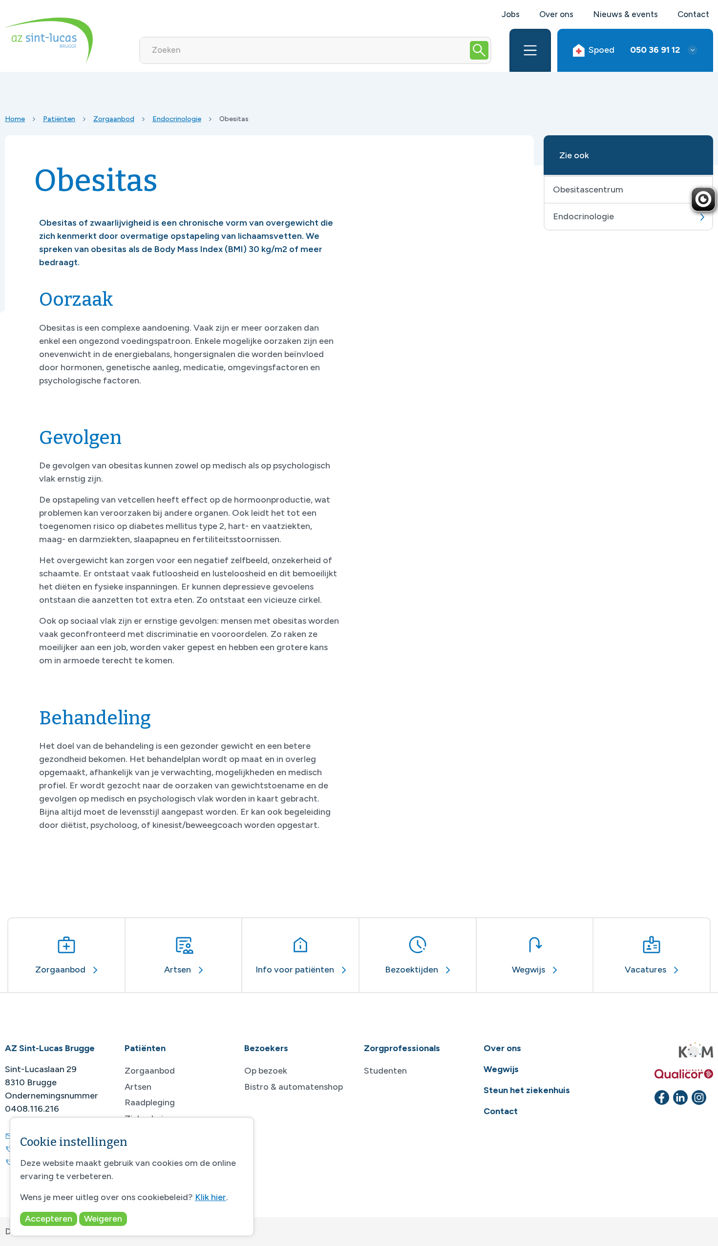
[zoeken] (479, 50)
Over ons (556, 14)
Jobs (511, 14)
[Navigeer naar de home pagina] (49, 41)
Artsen (138, 1086)
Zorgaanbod (113, 118)
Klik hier (210, 1197)
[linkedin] (680, 1097)
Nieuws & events (625, 14)
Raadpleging (150, 1102)
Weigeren (103, 1218)
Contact (693, 14)
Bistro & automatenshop (293, 1086)
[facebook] (662, 1097)
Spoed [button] (634, 49)
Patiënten (59, 118)
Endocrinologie (176, 118)
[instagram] (699, 1097)
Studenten (385, 1070)
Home (15, 118)
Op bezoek (265, 1070)
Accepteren (48, 1218)
